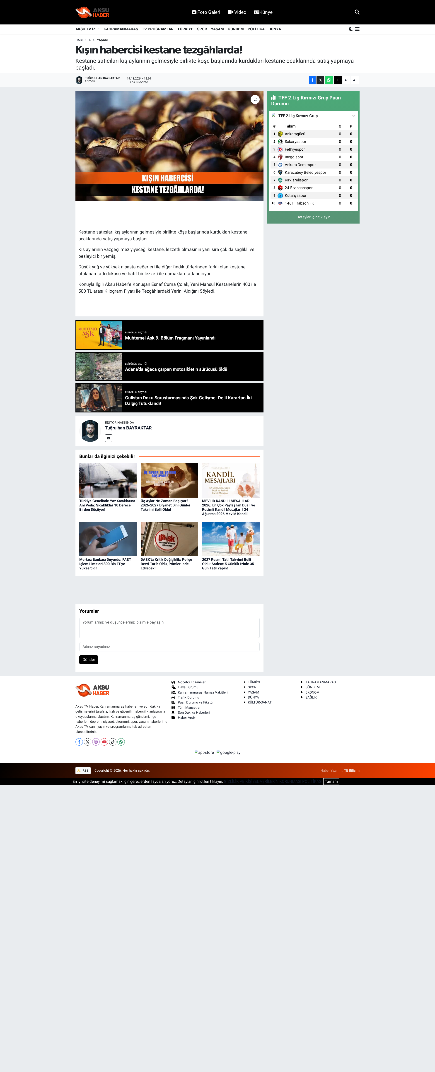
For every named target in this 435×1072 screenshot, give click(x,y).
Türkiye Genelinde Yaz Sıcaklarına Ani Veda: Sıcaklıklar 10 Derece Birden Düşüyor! (107, 505)
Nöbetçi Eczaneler (191, 682)
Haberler (83, 40)
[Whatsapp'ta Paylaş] (329, 80)
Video (240, 12)
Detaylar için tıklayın (313, 217)
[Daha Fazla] (338, 80)
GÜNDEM (236, 29)
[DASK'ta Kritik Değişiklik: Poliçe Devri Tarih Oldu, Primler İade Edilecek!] (169, 539)
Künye (266, 12)
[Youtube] (104, 742)
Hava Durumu (188, 687)
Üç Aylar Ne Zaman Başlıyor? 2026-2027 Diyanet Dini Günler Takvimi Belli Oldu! (165, 505)
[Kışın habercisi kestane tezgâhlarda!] (169, 146)
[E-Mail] (108, 438)
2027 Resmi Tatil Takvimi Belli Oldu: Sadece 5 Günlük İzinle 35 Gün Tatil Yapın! (228, 563)
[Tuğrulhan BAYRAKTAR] (90, 431)
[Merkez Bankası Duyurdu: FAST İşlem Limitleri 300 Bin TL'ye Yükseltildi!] (108, 539)
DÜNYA (274, 29)
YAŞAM (217, 29)
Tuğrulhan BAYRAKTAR (128, 428)
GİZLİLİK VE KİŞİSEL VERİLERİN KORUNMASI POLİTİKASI (273, 781)
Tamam (331, 781)
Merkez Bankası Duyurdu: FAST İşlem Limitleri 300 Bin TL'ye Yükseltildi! (105, 563)
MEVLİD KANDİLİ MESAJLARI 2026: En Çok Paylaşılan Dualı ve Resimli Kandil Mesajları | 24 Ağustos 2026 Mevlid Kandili (228, 507)
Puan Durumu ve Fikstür (196, 702)
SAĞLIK (311, 697)
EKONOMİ (312, 692)
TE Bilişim (352, 770)
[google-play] (229, 752)
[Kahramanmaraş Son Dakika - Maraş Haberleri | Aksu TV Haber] (92, 12)
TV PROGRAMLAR (158, 29)
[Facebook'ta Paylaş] (312, 80)
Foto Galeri (208, 12)
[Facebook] (79, 742)
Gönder (88, 659)
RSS (85, 770)
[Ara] (357, 12)
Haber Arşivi (187, 717)
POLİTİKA (256, 29)
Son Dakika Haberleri (194, 713)
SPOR (202, 29)
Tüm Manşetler (189, 708)
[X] (87, 742)
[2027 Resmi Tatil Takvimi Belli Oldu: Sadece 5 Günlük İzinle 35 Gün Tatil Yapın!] (231, 539)
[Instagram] (96, 742)
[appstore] (205, 752)
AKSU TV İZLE (87, 29)
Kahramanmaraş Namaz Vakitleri (203, 692)
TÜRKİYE (185, 29)
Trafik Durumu (188, 697)
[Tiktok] (112, 742)
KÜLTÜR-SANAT (260, 702)
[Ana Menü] (356, 29)
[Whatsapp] (121, 742)
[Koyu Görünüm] (351, 29)
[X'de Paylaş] (320, 80)
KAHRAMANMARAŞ (121, 29)
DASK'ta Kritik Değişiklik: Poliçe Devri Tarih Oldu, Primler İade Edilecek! (166, 563)
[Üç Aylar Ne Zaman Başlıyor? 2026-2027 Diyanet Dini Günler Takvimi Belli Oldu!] (169, 480)
